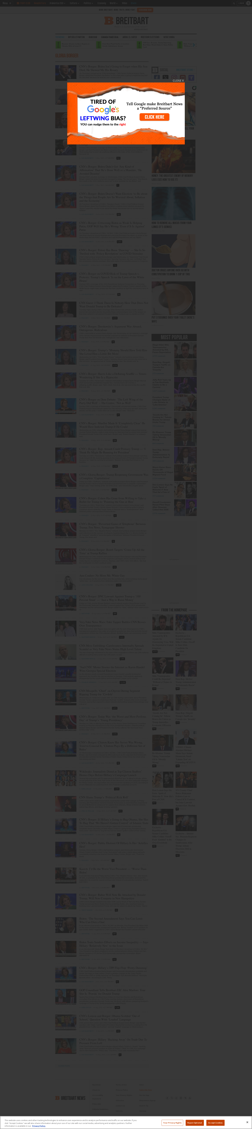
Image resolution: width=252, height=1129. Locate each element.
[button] (126, 564)
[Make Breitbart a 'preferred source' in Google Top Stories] (126, 111)
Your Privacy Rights (172, 1122)
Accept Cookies (215, 1122)
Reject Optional (194, 1122)
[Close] (247, 1122)
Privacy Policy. (39, 1126)
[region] (126, 1122)
